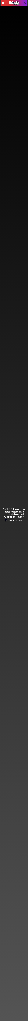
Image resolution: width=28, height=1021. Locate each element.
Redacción (11, 520)
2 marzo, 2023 (19, 520)
